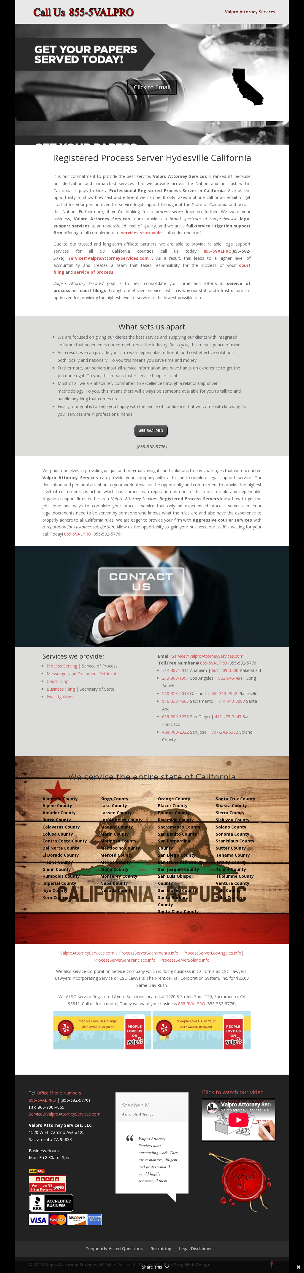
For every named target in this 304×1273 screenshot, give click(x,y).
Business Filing (61, 689)
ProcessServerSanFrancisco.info (125, 960)
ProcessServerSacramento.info (148, 953)
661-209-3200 (225, 670)
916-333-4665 (175, 701)
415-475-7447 (228, 716)
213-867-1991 (175, 678)
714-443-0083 (231, 701)
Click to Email (152, 87)
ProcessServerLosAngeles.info (212, 953)
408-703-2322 (175, 732)
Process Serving (62, 666)
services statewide (141, 232)
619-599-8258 (175, 716)
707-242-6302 (224, 732)
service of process (93, 272)
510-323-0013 (175, 693)
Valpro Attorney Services (250, 12)
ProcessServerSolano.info (185, 960)
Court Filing (57, 681)
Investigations (60, 697)
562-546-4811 (231, 678)
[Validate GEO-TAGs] (37, 1172)
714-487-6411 (175, 670)
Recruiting (161, 1248)
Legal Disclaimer (195, 1248)
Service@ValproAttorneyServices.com (108, 258)
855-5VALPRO (218, 251)
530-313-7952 (223, 693)
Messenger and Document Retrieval (81, 673)
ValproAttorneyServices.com (87, 953)
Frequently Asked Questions (114, 1248)
